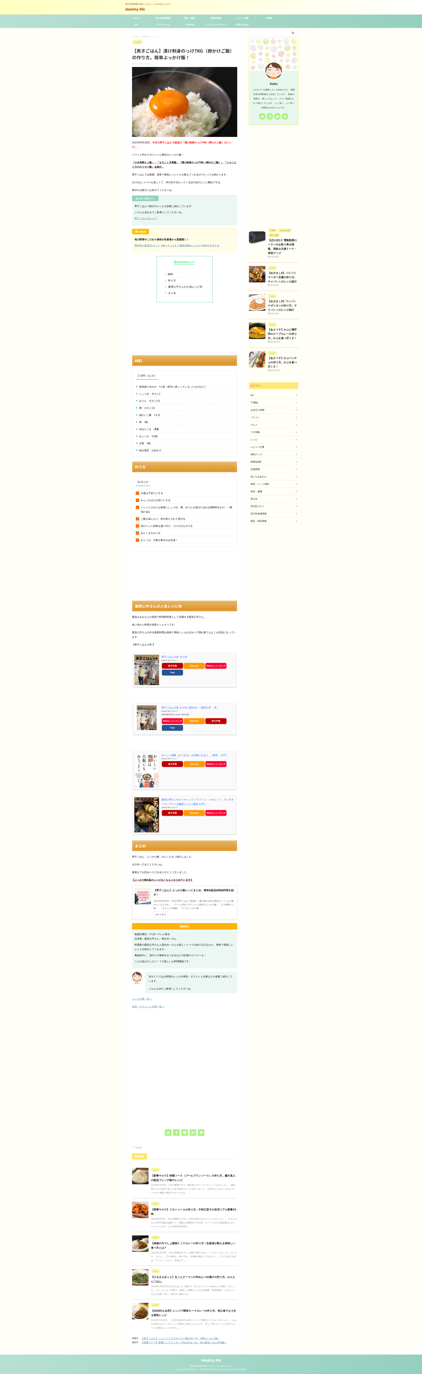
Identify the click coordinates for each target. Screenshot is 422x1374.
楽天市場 (172, 665)
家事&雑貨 (216, 18)
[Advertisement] (184, 329)
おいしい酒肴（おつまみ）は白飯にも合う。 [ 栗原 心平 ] (194, 755)
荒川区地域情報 (163, 18)
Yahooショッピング (216, 665)
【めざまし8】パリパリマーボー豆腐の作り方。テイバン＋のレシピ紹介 (282, 277)
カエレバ (174, 660)
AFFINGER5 (241, 1369)
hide (191, 262)
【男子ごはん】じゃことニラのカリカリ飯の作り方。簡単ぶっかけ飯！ (180, 1338)
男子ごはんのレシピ (146, 218)
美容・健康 (189, 18)
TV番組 (268, 18)
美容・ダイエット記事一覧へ (148, 1006)
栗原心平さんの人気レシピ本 (184, 286)
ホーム (137, 18)
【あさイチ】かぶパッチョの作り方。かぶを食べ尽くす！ (282, 362)
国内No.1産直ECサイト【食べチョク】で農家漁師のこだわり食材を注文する (177, 245)
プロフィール (163, 24)
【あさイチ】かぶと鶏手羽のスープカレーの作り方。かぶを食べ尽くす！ (282, 334)
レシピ (138, 1147)
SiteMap (189, 24)
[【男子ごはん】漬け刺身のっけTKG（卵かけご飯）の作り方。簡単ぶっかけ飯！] (193, 1132)
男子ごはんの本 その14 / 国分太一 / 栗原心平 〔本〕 (190, 707)
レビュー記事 (242, 18)
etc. (137, 24)
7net (172, 672)
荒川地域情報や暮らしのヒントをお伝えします (211, 1366)
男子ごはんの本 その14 (174, 656)
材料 (170, 274)
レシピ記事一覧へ (142, 998)
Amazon (194, 665)
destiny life (137, 9)
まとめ (171, 293)
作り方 (171, 280)
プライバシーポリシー (216, 24)
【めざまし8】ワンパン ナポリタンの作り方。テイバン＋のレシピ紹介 (282, 305)
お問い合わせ (242, 24)
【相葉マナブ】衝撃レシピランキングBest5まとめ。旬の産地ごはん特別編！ (184, 1342)
